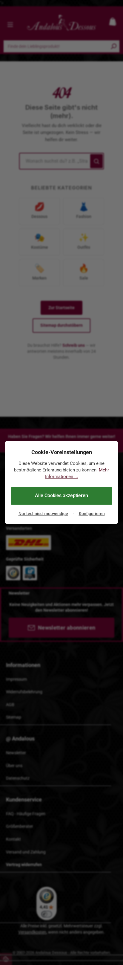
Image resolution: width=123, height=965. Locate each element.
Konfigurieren (92, 513)
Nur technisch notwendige (43, 513)
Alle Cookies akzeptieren (61, 495)
